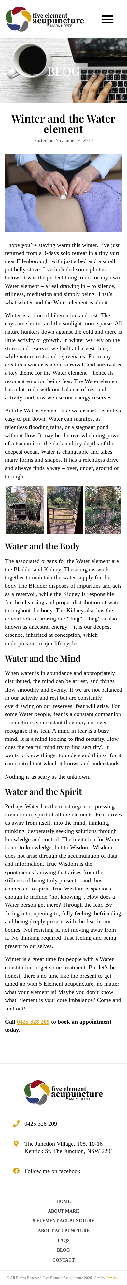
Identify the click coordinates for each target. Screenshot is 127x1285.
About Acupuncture (64, 1230)
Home (63, 1201)
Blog (63, 1250)
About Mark (63, 1211)
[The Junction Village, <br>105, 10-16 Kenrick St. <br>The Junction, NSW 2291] (16, 1144)
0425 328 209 (33, 1021)
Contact (63, 1260)
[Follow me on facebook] (16, 1171)
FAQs (64, 1240)
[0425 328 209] (16, 1123)
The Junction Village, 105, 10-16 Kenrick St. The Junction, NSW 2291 (68, 1147)
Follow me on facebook (52, 1171)
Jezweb (112, 1278)
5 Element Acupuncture (63, 1220)
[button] (107, 19)
